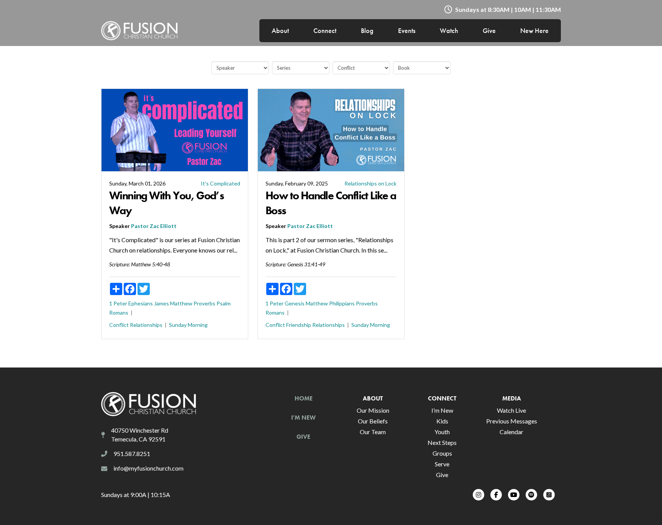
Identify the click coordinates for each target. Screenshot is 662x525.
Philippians (342, 303)
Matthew (181, 303)
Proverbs (204, 303)
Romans (118, 312)
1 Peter (118, 303)
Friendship (298, 325)
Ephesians (140, 303)
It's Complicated (220, 183)
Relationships (146, 325)
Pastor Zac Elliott (154, 226)
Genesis (295, 303)
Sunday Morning (188, 325)
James (161, 303)
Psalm (223, 303)
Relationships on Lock (370, 183)
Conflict (119, 325)
